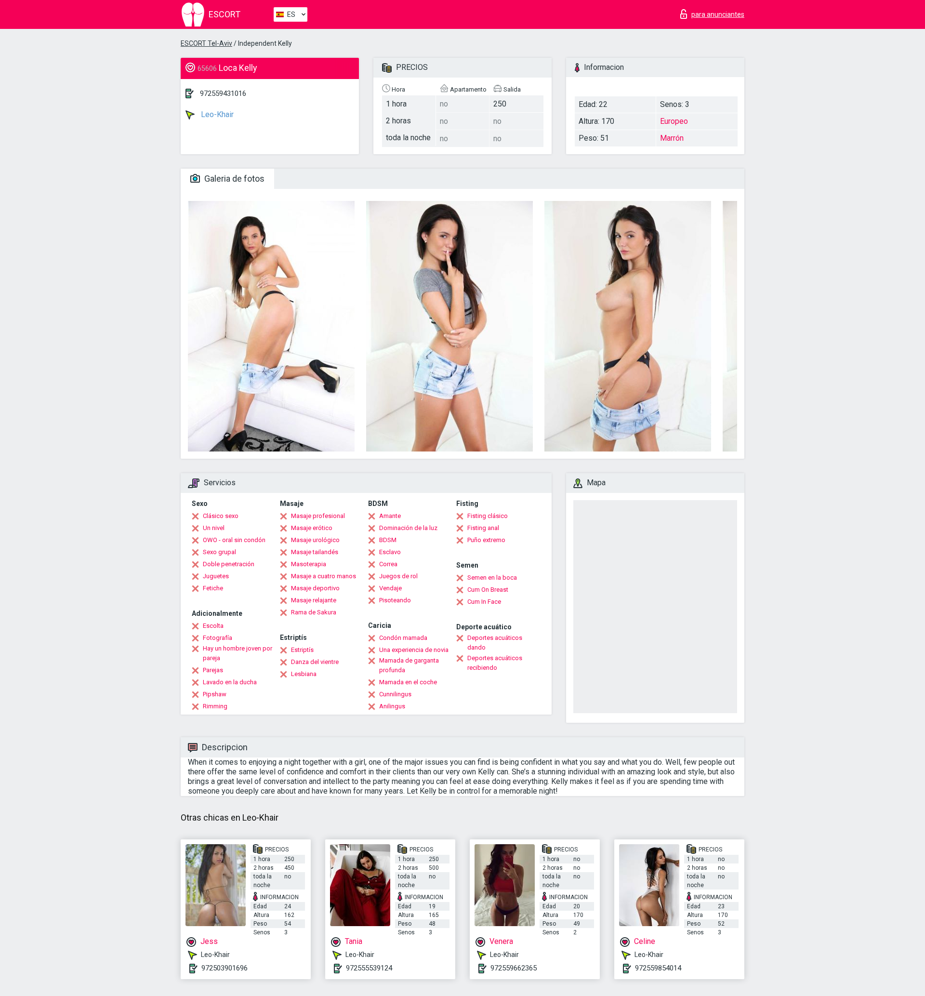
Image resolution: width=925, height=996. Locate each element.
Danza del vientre (315, 661)
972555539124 (369, 968)
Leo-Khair (216, 114)
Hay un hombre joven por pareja (237, 653)
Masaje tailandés (314, 552)
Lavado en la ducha (230, 682)
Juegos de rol (398, 576)
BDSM (387, 540)
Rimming (215, 706)
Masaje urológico (315, 540)
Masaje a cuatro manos (323, 576)
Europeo (674, 121)
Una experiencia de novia (414, 649)
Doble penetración (228, 564)
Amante (390, 515)
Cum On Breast (487, 589)
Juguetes (216, 576)
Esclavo (390, 552)
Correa (388, 564)
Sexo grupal (219, 552)
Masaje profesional (318, 515)
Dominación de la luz (408, 527)
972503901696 (224, 968)
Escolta (213, 625)
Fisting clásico (487, 515)
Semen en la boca (492, 577)
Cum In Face (484, 601)
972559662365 (513, 968)
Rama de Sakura (313, 612)
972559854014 (658, 968)
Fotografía (217, 637)
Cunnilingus (395, 694)
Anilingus (392, 706)
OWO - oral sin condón (234, 540)
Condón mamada (403, 637)
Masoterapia (308, 564)
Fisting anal (483, 527)
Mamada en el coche (408, 682)
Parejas (213, 670)
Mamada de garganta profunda (409, 665)
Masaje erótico (311, 527)
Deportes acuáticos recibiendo (494, 662)
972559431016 (223, 93)
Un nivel (214, 527)
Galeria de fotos (233, 178)
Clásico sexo (220, 515)
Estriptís (302, 649)
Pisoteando (395, 600)
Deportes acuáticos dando (494, 642)
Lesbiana (304, 673)
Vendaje (390, 588)
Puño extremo (486, 540)
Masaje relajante (313, 600)
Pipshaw (214, 694)
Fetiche (213, 588)
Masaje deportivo (315, 588)
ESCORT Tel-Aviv (206, 43)
